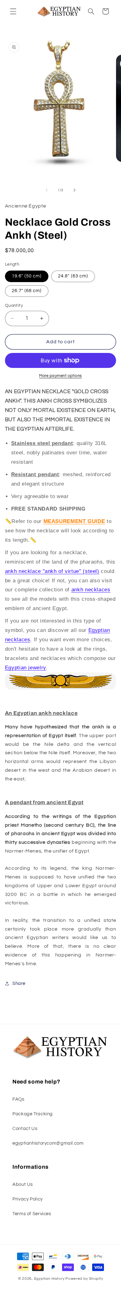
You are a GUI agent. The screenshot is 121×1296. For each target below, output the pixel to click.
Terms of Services (31, 1213)
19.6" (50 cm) (27, 276)
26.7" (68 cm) (27, 290)
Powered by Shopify (84, 1278)
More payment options (60, 376)
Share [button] (18, 983)
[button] (13, 11)
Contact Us (24, 1128)
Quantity (14, 305)
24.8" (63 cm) (73, 276)
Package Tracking (32, 1114)
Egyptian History (49, 1278)
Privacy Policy (27, 1199)
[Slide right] (74, 190)
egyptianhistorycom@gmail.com (48, 1143)
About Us (22, 1184)
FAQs (18, 1099)
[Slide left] (46, 190)
